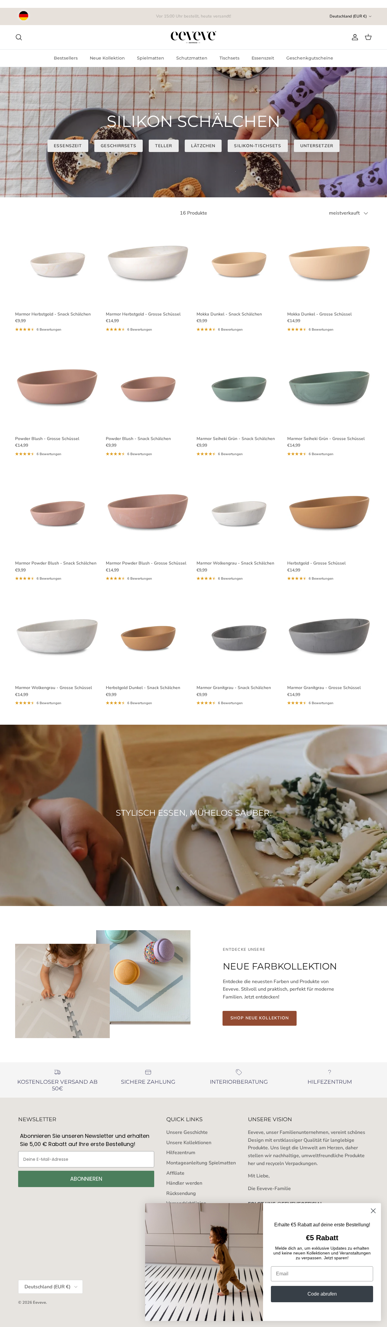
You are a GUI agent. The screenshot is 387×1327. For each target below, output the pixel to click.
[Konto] (354, 37)
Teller (163, 146)
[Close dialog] (373, 1211)
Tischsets (229, 58)
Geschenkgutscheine (309, 58)
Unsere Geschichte (187, 1132)
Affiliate (175, 1173)
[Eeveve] (193, 37)
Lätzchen (203, 146)
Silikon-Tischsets (257, 146)
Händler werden (184, 1183)
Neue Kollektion (107, 58)
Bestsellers (66, 58)
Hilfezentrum (180, 1152)
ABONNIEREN (86, 1179)
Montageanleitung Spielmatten (201, 1163)
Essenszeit (263, 58)
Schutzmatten (191, 58)
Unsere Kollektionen (188, 1142)
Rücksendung (181, 1193)
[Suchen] (18, 37)
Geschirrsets (118, 146)
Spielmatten (150, 58)
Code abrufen (322, 1293)
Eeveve (39, 1302)
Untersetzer (316, 146)
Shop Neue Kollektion (259, 1018)
